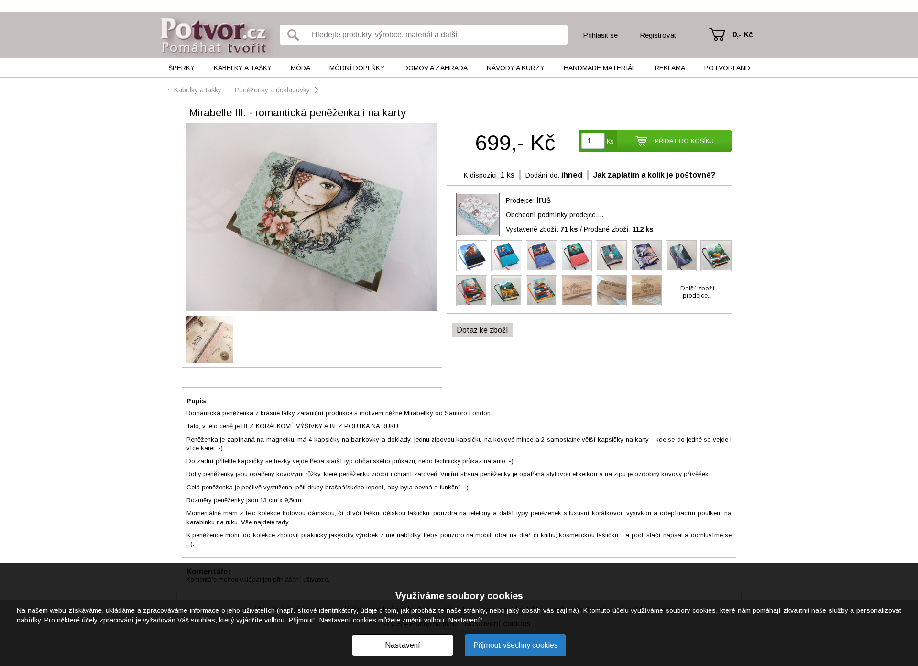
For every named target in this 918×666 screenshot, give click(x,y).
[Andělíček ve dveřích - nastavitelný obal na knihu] (611, 255)
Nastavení (402, 645)
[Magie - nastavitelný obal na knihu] (646, 255)
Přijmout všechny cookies (515, 645)
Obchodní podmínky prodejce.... (554, 215)
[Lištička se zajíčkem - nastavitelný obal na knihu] (541, 255)
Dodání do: (542, 175)
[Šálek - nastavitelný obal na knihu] (716, 255)
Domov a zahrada (436, 68)
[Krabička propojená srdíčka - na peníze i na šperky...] (611, 290)
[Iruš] (478, 214)
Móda (300, 68)
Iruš (543, 200)
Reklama (670, 68)
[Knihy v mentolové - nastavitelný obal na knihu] (541, 290)
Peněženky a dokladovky (272, 90)
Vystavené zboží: (542, 229)
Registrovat (658, 35)
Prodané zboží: (619, 229)
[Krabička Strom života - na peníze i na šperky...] (576, 290)
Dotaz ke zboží (482, 330)
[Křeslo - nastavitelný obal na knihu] (471, 290)
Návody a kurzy (516, 68)
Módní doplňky (356, 68)
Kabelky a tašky (243, 68)
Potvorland (727, 68)
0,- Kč (742, 35)
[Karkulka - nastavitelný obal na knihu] (576, 255)
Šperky (181, 68)
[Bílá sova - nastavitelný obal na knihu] (681, 255)
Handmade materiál (599, 68)
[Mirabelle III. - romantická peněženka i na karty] (311, 218)
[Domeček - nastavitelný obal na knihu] (506, 290)
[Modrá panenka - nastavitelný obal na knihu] (506, 255)
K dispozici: (481, 175)
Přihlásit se (600, 35)
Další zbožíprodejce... (697, 292)
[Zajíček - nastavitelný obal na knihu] (471, 255)
